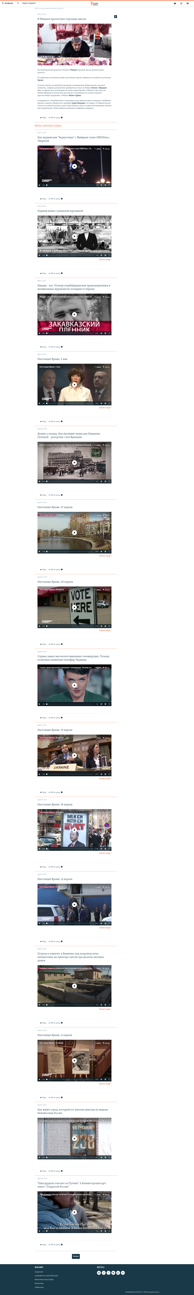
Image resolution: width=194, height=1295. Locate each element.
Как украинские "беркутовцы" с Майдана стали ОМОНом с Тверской (68, 149)
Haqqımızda (39, 1272)
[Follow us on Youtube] (113, 1273)
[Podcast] (123, 1273)
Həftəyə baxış (39, 1287)
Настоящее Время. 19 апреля (52, 738)
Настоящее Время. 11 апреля (51, 1043)
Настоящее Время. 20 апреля (52, 590)
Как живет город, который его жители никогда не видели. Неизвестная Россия (73, 1121)
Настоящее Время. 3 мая (50, 367)
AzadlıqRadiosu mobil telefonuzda (46, 1276)
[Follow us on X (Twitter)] (108, 1273)
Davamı (76, 1256)
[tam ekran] (109, 185)
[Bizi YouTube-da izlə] (175, 3)
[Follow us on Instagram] (104, 1273)
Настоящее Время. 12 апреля (52, 887)
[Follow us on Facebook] (99, 1273)
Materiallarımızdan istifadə (44, 1279)
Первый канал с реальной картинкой (55, 219)
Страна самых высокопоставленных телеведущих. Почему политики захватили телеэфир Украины (81, 668)
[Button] (43, 117)
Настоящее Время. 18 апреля (52, 812)
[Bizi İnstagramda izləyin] (181, 3)
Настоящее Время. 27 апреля (52, 515)
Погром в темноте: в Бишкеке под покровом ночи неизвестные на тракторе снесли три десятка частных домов (86, 968)
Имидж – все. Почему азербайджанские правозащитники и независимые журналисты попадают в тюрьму (84, 297)
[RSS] (118, 1273)
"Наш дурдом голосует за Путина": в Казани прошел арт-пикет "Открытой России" (74, 1195)
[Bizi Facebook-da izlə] (188, 3)
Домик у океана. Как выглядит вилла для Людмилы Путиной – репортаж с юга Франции (77, 445)
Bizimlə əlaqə (39, 1283)
